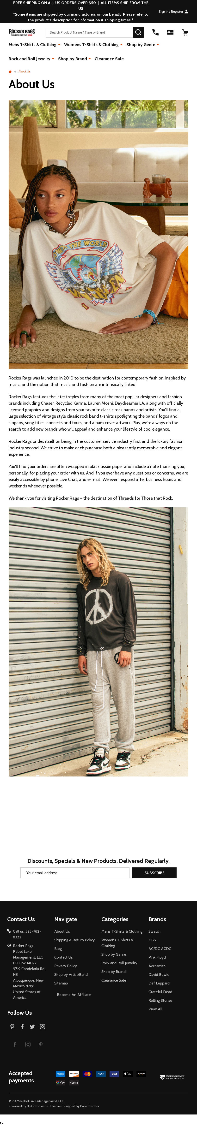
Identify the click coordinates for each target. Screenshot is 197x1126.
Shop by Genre (140, 44)
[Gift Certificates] (170, 32)
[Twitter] (32, 1026)
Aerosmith (157, 966)
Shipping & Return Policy (74, 940)
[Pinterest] (12, 1026)
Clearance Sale (109, 58)
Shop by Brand (72, 58)
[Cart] (185, 32)
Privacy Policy (65, 966)
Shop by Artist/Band (71, 974)
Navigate (65, 919)
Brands (157, 919)
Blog (58, 948)
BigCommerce (37, 1106)
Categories (115, 919)
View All (155, 1009)
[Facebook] (22, 1026)
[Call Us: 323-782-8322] (155, 32)
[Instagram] (42, 1026)
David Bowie (158, 974)
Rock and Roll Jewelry (29, 58)
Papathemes (89, 1106)
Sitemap (61, 983)
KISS (152, 940)
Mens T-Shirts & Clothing (32, 44)
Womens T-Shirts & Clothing (91, 44)
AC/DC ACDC (159, 948)
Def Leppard (159, 983)
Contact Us (63, 957)
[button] (15, 1044)
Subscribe (154, 873)
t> (94, 562)
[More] (59, 44)
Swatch (154, 931)
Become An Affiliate (74, 994)
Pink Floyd (157, 957)
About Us (62, 931)
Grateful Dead (160, 992)
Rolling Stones (160, 1000)
